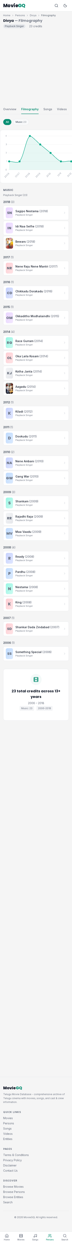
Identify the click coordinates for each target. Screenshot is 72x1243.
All (7, 121)
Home (6, 15)
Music (21, 121)
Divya (33, 15)
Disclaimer (10, 1165)
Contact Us (10, 1170)
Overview (9, 109)
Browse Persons (14, 1192)
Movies (8, 1118)
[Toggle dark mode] (65, 5)
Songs (47, 109)
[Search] (56, 5)
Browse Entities (13, 1197)
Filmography (30, 109)
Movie (14, 5)
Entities (7, 1139)
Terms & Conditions (16, 1155)
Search (8, 1202)
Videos (62, 109)
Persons (20, 15)
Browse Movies (13, 1186)
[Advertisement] (36, 67)
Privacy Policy (12, 1160)
